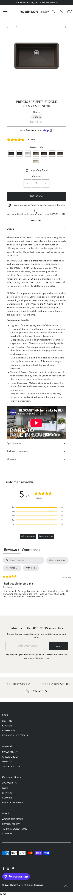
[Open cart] (69, 11)
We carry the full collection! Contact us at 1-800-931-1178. (36, 214)
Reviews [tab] (11, 550)
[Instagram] (8, 869)
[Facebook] (3, 869)
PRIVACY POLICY (10, 824)
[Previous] (8, 27)
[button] (37, 507)
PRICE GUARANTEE (12, 802)
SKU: (33, 221)
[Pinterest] (13, 869)
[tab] (31, 550)
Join (58, 646)
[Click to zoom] (65, 27)
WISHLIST (7, 762)
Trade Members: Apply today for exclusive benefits (39, 205)
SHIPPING (7, 793)
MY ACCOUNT (10, 752)
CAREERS (7, 834)
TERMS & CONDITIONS (14, 829)
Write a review (46, 536)
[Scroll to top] (65, 886)
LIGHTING (7, 721)
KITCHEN (7, 726)
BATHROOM (8, 730)
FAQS (5, 788)
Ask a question (28, 536)
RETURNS (7, 798)
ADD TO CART (36, 196)
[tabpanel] (37, 583)
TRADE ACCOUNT (12, 767)
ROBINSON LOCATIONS (15, 735)
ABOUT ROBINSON (12, 819)
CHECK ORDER (10, 757)
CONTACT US (9, 783)
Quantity (36, 176)
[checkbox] (31, 568)
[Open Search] (53, 11)
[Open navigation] (5, 11)
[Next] (17, 27)
